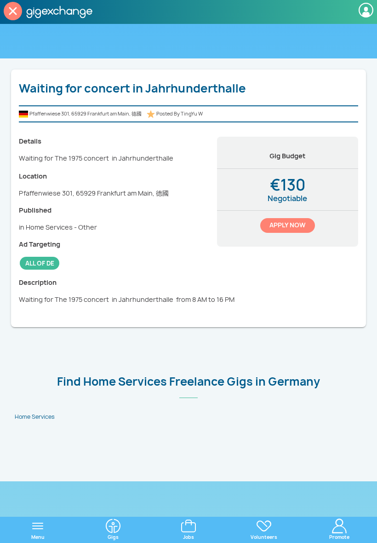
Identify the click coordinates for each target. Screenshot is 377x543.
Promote (339, 537)
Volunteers (264, 537)
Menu (38, 537)
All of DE (39, 263)
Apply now (287, 225)
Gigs (113, 537)
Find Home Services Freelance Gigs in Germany (188, 381)
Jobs (188, 537)
